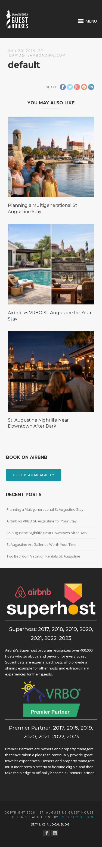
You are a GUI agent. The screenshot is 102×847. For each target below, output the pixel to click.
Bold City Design (77, 817)
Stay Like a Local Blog (50, 824)
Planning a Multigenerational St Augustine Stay (45, 509)
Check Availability (33, 475)
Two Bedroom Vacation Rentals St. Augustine (43, 556)
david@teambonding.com (37, 55)
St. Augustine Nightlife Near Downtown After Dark (47, 532)
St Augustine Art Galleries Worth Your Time (41, 544)
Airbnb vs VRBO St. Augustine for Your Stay (42, 521)
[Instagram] (54, 833)
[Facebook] (46, 833)
